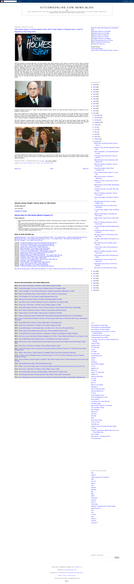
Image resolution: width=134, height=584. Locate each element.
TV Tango (93, 378)
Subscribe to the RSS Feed (102, 42)
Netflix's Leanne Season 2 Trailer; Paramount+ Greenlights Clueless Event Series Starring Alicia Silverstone (47, 352)
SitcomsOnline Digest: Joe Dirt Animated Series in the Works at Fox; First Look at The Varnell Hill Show (46, 328)
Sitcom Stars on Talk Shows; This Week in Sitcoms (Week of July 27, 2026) (39, 369)
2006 (94, 288)
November (97, 117)
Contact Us (102, 44)
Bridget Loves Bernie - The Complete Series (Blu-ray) (34, 264)
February (97, 139)
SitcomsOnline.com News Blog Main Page (70, 572)
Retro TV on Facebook (97, 384)
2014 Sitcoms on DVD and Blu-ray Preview (105, 267)
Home (51, 168)
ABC (92, 473)
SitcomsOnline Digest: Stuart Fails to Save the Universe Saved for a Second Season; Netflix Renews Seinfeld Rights (50, 307)
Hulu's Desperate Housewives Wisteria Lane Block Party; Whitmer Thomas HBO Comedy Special (44, 374)
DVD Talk (93, 416)
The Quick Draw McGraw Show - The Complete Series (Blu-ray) (37, 266)
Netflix (93, 495)
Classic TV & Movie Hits (97, 372)
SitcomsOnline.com (70, 569)
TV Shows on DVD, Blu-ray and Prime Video (58, 268)
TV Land (93, 514)
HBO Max (93, 489)
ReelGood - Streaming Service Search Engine (103, 506)
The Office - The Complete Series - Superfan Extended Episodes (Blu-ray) (39, 256)
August (97, 124)
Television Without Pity (97, 391)
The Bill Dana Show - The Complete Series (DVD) (33, 258)
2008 (94, 283)
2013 (94, 271)
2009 (94, 280)
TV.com (93, 366)
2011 (94, 276)
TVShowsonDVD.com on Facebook (100, 335)
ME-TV (34, 163)
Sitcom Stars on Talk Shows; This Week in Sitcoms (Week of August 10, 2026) (40, 325)
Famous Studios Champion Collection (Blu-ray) (32, 249)
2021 (94, 96)
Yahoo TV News (95, 343)
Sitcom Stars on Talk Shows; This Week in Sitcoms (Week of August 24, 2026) (40, 285)
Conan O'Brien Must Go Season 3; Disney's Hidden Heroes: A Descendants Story (40, 322)
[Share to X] (52, 161)
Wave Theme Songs (96, 420)
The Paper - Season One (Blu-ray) (29, 260)
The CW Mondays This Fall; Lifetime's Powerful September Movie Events (38, 296)
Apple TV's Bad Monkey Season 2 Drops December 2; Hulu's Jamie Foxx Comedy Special (43, 294)
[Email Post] (46, 161)
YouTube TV (94, 522)
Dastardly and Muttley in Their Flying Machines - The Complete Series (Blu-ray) (41, 255)
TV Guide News (95, 347)
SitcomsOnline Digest (97, 48)
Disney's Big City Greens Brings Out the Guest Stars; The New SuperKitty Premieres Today (43, 330)
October (97, 120)
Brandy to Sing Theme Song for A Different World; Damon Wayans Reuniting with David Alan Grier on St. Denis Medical (50, 315)
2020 (94, 99)
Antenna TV (94, 411)
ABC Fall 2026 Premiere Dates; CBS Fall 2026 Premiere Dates (35, 363)
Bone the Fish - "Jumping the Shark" (100, 436)
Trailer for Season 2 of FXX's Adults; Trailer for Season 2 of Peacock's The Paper (40, 313)
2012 (94, 273)
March (96, 136)
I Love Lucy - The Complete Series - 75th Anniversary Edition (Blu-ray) (38, 259)
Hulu (92, 491)
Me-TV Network (95, 409)
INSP (92, 418)
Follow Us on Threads (103, 36)
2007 (94, 285)
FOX (92, 485)
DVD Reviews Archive (77, 268)
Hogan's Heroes (27, 163)
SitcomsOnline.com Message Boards (101, 327)
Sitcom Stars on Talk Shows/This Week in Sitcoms (104, 50)
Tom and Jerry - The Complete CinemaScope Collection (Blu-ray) (37, 245)
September (98, 122)
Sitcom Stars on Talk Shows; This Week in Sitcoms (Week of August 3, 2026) (39, 345)
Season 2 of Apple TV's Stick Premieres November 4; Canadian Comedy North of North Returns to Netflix (46, 291)
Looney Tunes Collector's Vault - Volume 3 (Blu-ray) (33, 263)
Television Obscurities (97, 376)
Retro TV (93, 382)
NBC (92, 493)
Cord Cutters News (96, 438)
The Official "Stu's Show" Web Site (100, 401)
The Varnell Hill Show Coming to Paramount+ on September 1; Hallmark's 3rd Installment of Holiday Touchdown (48, 333)
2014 (94, 113)
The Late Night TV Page (97, 407)
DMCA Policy (72, 575)
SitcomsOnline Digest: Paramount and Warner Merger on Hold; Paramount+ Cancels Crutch (43, 371)
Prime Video (94, 504)
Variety (93, 360)
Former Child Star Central (98, 389)
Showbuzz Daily (95, 345)
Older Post (85, 168)
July (96, 127)
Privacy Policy (62, 575)
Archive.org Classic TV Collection (100, 477)
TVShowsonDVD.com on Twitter (99, 337)
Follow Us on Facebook (104, 31)
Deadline (93, 357)
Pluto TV (93, 502)
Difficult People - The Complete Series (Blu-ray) (32, 253)
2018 (94, 103)
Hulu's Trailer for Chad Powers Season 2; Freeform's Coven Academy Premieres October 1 (43, 310)
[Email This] (49, 161)
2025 (94, 87)
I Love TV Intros (95, 422)
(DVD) (46, 249)
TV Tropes (94, 428)
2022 (94, 94)
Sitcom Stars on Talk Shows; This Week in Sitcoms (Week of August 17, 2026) (40, 304)
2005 (94, 290)
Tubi (92, 512)
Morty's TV (94, 370)
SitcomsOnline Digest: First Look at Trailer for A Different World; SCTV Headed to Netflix (42, 288)
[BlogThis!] (50, 161)
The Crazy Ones (48, 163)
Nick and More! (95, 399)
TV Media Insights (96, 403)
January (97, 141)
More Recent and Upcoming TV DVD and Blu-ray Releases (30, 268)
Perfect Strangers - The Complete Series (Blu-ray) (33, 262)
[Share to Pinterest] (56, 161)
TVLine (93, 349)
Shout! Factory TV (96, 508)
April (96, 134)
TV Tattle (93, 380)
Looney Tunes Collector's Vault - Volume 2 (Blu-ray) (33, 247)
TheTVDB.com (95, 424)
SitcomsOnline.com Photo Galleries (100, 329)
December (97, 115)
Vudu (92, 516)
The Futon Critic (95, 353)
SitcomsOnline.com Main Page (99, 325)
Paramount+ (94, 498)
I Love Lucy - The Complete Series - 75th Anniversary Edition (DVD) (38, 251)
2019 (94, 101)
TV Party (93, 393)
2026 (94, 84)
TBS (42, 163)
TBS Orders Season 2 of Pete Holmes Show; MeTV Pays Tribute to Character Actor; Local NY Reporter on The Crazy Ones (49, 30)
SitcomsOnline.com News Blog (67, 7)
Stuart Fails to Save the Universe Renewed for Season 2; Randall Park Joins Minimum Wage (43, 302)
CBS (21, 163)
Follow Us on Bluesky (103, 35)
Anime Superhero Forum (97, 395)
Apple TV (93, 475)
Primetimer (94, 362)
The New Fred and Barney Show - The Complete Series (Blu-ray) (37, 244)
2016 (94, 108)
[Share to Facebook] (54, 161)
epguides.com (95, 368)
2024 (94, 89)
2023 (94, 92)
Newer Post (18, 168)
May (96, 132)
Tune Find (93, 413)
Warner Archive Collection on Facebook (101, 405)
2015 (94, 110)
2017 (94, 106)
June (96, 129)
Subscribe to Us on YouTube (105, 40)
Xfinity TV (93, 518)
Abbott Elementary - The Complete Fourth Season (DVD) (35, 248)
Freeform (93, 487)
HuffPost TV (94, 374)
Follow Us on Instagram (104, 38)
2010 (94, 278)
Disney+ (93, 483)
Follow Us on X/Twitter (103, 33)
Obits (38, 163)
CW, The (93, 481)
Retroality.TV (94, 387)
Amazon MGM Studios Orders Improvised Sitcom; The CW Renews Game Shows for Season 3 (44, 339)
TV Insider (94, 351)
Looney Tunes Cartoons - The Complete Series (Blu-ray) (35, 252)
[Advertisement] (67, 21)
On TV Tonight (95, 434)
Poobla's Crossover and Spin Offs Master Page (103, 426)
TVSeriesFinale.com (96, 355)
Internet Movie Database (97, 364)
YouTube (93, 520)
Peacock (93, 500)
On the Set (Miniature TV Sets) (99, 397)
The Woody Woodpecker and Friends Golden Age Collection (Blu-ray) (38, 242)
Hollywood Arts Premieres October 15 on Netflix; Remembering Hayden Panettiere (40, 299)
